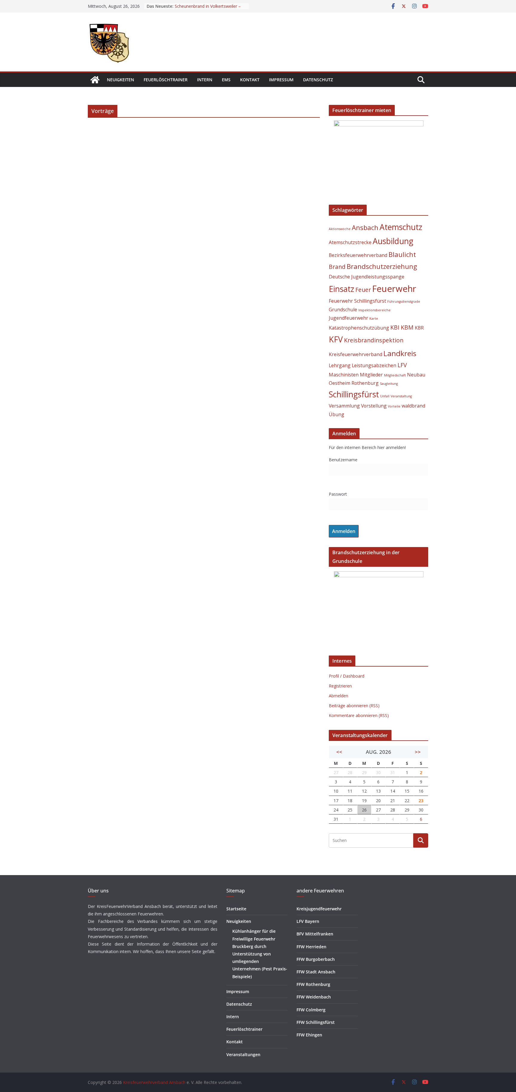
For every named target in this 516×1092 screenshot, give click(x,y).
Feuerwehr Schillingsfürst (357, 301)
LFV (402, 365)
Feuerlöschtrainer (166, 79)
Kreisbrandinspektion (373, 340)
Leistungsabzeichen (374, 365)
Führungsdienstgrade (403, 301)
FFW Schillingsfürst (316, 1022)
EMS (226, 79)
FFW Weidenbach (314, 997)
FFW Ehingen (309, 1035)
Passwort (338, 494)
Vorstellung (374, 405)
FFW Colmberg (311, 1010)
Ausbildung (393, 241)
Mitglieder (371, 374)
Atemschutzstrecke (350, 242)
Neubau (416, 374)
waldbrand (413, 405)
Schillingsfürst (354, 394)
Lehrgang (340, 365)
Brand (337, 267)
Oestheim (339, 383)
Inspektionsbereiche (374, 310)
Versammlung (344, 405)
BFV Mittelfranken (315, 934)
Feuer (363, 290)
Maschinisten (344, 374)
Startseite (236, 909)
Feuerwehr (394, 289)
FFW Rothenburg (313, 984)
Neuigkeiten (120, 79)
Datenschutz (318, 79)
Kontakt (249, 79)
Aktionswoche (340, 229)
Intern (204, 79)
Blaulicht (402, 254)
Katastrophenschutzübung (359, 327)
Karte (373, 318)
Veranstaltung (401, 396)
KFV (336, 339)
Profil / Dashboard (346, 676)
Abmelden (338, 696)
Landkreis (399, 353)
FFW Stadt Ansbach (316, 972)
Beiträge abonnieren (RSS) (354, 705)
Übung (336, 414)
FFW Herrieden (311, 946)
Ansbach (365, 227)
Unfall (384, 396)
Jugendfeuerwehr (348, 318)
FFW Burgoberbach (316, 959)
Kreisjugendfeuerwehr (319, 909)
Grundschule (343, 309)
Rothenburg (365, 383)
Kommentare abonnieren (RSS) (359, 715)
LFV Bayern (308, 921)
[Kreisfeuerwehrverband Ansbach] (95, 80)
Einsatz (341, 289)
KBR (419, 327)
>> (418, 751)
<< (339, 751)
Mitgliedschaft (395, 375)
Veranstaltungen (243, 1054)
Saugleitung (389, 384)
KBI (395, 327)
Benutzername (343, 459)
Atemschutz (401, 227)
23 (421, 800)
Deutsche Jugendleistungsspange (366, 276)
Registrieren (340, 686)
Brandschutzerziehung (382, 266)
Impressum (281, 79)
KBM (407, 327)
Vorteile (394, 406)
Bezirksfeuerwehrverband (358, 255)
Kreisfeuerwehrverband (355, 354)
